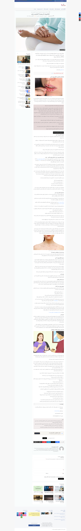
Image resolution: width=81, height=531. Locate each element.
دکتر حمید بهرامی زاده (55, 447)
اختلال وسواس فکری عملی (41, 159)
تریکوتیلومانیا (56, 300)
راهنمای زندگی (52, 9)
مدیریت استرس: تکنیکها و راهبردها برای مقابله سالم (60, 501)
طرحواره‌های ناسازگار (57, 9)
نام (63, 469)
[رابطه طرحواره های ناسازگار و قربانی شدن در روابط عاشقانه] (27, 102)
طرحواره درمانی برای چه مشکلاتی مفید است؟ (59, 492)
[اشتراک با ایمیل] (40, 442)
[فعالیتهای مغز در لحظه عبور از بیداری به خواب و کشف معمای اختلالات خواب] (48, 488)
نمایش (52, 73)
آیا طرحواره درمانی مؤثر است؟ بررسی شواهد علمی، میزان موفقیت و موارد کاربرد (21, 75)
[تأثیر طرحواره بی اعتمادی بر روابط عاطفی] (27, 68)
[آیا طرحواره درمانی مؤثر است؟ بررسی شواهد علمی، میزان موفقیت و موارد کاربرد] (27, 75)
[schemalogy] (63, 5)
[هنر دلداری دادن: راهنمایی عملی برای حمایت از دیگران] (47, 513)
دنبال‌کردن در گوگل (37, 433)
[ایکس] (53, 442)
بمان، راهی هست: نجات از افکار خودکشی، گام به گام (49, 501)
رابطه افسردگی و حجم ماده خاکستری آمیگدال (38, 492)
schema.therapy (56, 411)
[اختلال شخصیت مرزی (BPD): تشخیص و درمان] (51, 513)
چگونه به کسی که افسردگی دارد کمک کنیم (38, 501)
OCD (39, 160)
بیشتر (35, 9)
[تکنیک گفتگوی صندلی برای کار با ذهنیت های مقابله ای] (27, 98)
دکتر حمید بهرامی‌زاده (40, 9)
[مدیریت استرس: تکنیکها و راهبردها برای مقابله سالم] (59, 497)
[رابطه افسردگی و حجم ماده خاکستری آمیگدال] (38, 488)
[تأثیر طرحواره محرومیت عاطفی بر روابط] (27, 71)
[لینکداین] (48, 442)
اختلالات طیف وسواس (45, 12)
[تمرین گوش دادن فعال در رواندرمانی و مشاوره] (27, 91)
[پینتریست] (44, 442)
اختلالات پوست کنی (61, 202)
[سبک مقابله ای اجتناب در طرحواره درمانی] (27, 106)
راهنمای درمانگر (46, 9)
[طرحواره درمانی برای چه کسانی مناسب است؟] (27, 83)
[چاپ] (35, 442)
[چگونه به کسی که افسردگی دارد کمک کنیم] (38, 497)
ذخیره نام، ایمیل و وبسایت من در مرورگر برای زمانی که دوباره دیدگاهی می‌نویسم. (53, 476)
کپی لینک (45, 438)
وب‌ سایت (47, 473)
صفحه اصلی (63, 9)
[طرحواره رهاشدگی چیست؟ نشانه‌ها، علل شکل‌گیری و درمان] (43, 513)
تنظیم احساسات (61, 203)
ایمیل (63, 473)
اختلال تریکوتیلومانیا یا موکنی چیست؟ (54, 312)
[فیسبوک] (57, 442)
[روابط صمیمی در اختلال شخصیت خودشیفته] (27, 94)
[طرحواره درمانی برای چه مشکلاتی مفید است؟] (59, 488)
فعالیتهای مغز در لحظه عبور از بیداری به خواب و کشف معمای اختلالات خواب (48, 492)
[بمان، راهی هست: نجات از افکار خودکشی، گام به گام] (48, 497)
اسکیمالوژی (61, 69)
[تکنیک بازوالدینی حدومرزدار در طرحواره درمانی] (27, 87)
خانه (48, 12)
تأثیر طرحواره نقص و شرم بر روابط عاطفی (24, 63)
